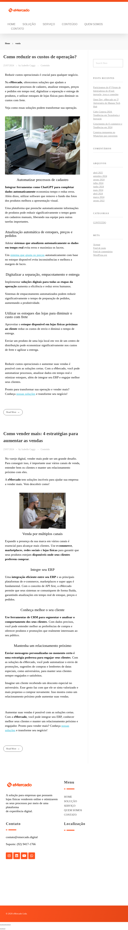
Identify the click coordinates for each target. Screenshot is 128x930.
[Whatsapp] (31, 855)
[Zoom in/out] (9, 924)
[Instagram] (9, 855)
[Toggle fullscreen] (6, 924)
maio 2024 (98, 190)
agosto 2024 (98, 179)
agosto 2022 (98, 200)
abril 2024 (98, 193)
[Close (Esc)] (1, 924)
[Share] (4, 924)
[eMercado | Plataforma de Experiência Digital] (21, 10)
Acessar (96, 244)
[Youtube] (24, 855)
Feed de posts (99, 248)
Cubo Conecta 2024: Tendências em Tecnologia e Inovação (106, 115)
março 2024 (98, 197)
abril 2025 (98, 172)
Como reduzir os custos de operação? (40, 56)
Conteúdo (45, 65)
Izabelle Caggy (29, 65)
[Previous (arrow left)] (1, 928)
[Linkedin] (16, 855)
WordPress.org (100, 255)
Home (7, 43)
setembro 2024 (100, 176)
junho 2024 (98, 186)
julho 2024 (98, 183)
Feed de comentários (102, 251)
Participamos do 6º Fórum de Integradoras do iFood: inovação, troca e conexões (107, 91)
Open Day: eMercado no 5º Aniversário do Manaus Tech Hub (106, 103)
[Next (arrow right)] (4, 928)
